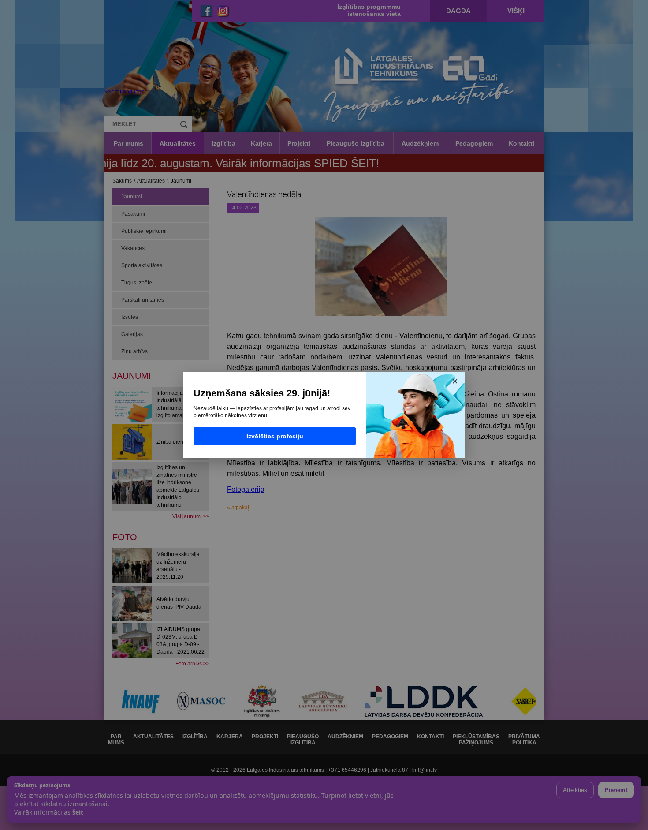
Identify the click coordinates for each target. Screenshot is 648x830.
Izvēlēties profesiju (274, 436)
